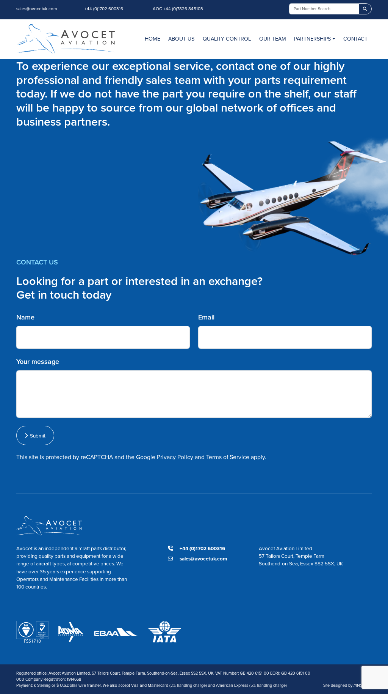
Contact (355, 39)
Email (206, 317)
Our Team (272, 39)
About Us (181, 39)
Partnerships (312, 39)
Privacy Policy (175, 457)
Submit (36, 435)
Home (152, 39)
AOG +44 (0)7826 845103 (178, 8)
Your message (37, 362)
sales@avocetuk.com (36, 8)
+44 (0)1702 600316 (103, 8)
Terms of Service (227, 457)
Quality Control (227, 39)
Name (25, 317)
